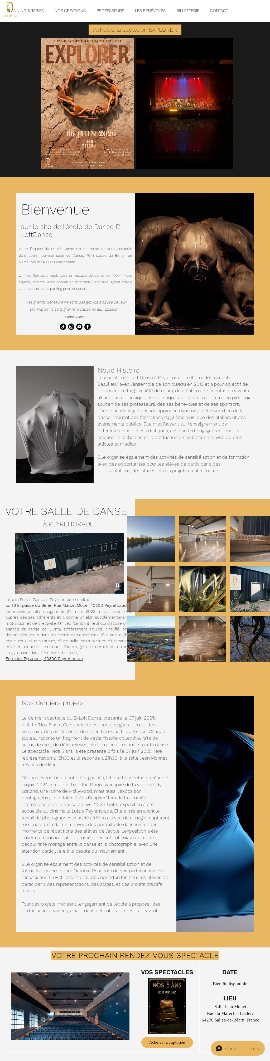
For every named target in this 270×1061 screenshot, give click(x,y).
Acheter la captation (167, 1042)
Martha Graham (75, 317)
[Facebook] (87, 327)
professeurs (142, 404)
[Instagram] (71, 327)
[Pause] (142, 162)
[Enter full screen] (226, 162)
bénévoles (186, 404)
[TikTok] (63, 327)
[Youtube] (79, 327)
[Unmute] (151, 162)
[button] (117, 588)
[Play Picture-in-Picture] (217, 162)
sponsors (229, 404)
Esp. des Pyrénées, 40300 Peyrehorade (44, 658)
